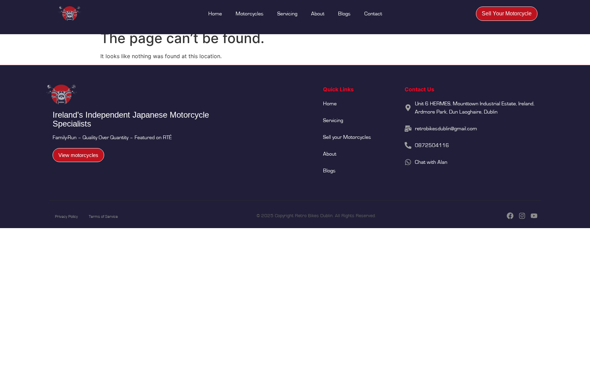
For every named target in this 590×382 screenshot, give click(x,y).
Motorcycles (250, 13)
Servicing (287, 13)
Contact (373, 13)
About (317, 13)
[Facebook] (510, 215)
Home (215, 13)
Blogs (344, 13)
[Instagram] (522, 215)
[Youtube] (534, 215)
